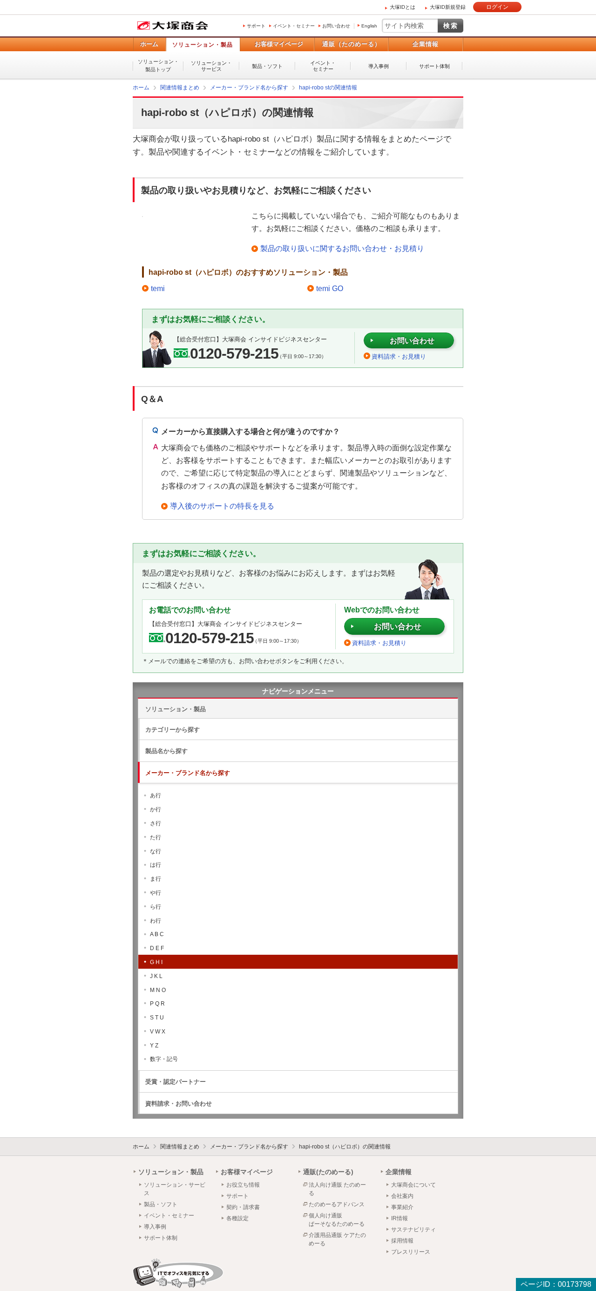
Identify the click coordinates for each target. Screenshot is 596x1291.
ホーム (149, 44)
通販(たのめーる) (328, 1171)
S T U (157, 1017)
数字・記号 (164, 1058)
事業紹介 (402, 1206)
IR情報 (399, 1218)
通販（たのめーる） (351, 44)
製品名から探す (166, 750)
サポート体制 (434, 66)
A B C (157, 934)
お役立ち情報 (243, 1184)
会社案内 (402, 1195)
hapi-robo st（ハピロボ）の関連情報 (345, 1146)
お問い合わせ (336, 25)
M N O (158, 989)
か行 (155, 809)
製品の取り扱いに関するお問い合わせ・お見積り (342, 248)
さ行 (155, 823)
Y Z (154, 1045)
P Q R (157, 1003)
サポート (256, 25)
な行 (155, 851)
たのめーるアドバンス (337, 1204)
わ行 (155, 920)
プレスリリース (410, 1251)
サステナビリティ (413, 1229)
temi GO (329, 288)
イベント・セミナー (294, 25)
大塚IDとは (402, 7)
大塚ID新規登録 (448, 7)
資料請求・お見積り (399, 356)
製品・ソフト (267, 66)
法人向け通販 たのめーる (337, 1188)
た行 (155, 837)
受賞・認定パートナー (175, 1081)
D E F (157, 947)
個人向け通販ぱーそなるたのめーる (337, 1219)
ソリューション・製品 (202, 44)
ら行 (155, 906)
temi (158, 288)
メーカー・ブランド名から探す (187, 772)
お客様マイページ (279, 44)
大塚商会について (413, 1184)
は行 (155, 864)
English (369, 25)
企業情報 (426, 44)
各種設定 (237, 1218)
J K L (156, 975)
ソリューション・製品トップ (158, 65)
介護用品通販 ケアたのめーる (337, 1238)
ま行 (155, 878)
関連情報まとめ (179, 1146)
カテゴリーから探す (172, 729)
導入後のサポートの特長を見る (222, 506)
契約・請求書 (243, 1206)
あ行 (155, 795)
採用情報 (402, 1240)
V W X (157, 1031)
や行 (155, 892)
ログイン (497, 7)
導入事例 (378, 66)
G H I (156, 961)
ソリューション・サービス (211, 66)
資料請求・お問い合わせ (178, 1103)
